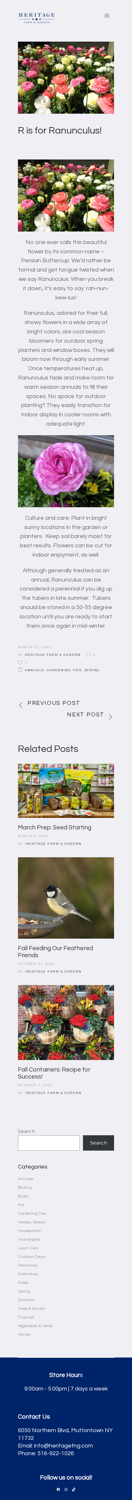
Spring (92, 670)
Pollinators (28, 1273)
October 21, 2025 (36, 964)
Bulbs (23, 1196)
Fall (21, 1204)
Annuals (34, 670)
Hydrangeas (29, 1239)
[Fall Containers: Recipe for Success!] (66, 1022)
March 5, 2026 (33, 836)
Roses (23, 1282)
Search (26, 1131)
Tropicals (26, 1317)
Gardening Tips (64, 670)
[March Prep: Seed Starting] (66, 791)
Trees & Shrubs (31, 1308)
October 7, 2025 (35, 1085)
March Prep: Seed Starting (54, 827)
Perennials (27, 1265)
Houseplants (29, 1230)
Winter (24, 1334)
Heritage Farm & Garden (53, 655)
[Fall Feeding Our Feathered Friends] (66, 898)
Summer (26, 1299)
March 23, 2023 (34, 647)
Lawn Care (28, 1247)
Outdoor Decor (32, 1256)
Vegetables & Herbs (35, 1325)
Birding (25, 1187)
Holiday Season (31, 1221)
